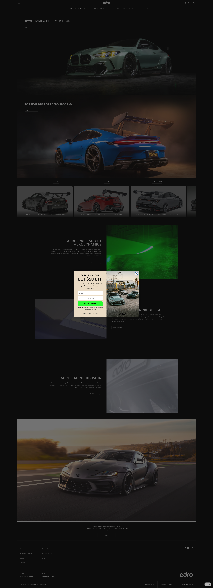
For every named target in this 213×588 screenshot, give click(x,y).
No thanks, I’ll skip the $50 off (90, 313)
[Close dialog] (136, 273)
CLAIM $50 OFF (90, 304)
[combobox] (81, 298)
